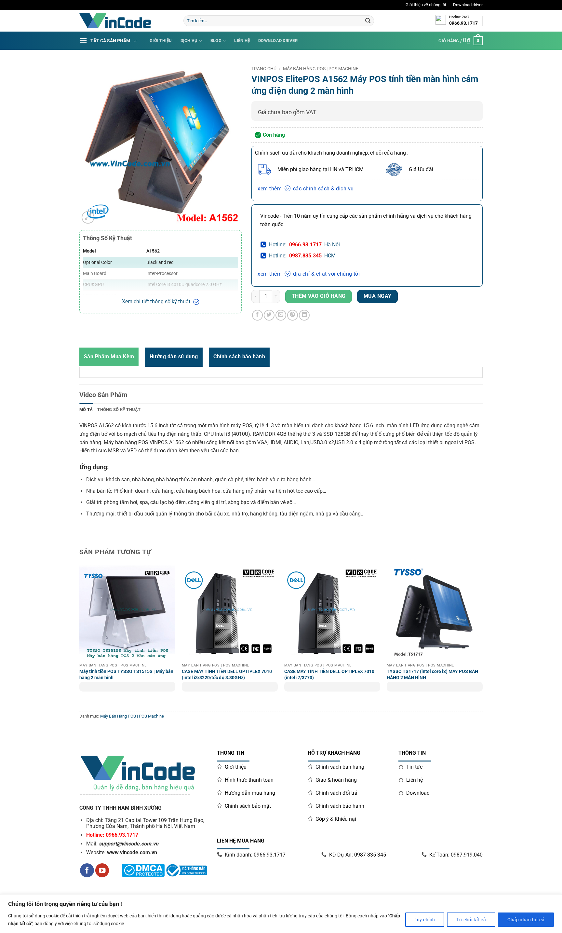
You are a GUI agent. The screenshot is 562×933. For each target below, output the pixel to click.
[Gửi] (367, 20)
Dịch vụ (189, 40)
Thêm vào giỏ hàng (319, 296)
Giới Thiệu (161, 40)
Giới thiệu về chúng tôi (426, 4)
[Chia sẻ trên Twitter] (269, 315)
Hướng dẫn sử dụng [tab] (174, 357)
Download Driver (278, 40)
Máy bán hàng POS (126, 442)
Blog (215, 40)
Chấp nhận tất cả (525, 919)
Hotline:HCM (302, 256)
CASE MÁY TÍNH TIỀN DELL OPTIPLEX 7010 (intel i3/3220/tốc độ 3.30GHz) (227, 674)
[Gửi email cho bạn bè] (280, 315)
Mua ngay (378, 296)
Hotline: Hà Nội (304, 244)
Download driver (468, 4)
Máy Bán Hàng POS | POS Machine (320, 68)
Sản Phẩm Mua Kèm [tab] (109, 357)
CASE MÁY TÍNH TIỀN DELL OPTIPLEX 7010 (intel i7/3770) (329, 674)
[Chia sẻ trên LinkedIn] (304, 315)
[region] (281, 913)
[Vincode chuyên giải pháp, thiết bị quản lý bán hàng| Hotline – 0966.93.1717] (126, 21)
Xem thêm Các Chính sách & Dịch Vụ (306, 188)
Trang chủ (263, 68)
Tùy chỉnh (425, 919)
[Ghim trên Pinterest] (292, 315)
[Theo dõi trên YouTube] (102, 870)
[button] (88, 217)
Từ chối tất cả (471, 919)
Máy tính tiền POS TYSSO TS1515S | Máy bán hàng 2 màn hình (126, 674)
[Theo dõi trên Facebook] (87, 870)
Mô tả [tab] (86, 409)
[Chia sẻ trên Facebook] (257, 315)
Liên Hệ (242, 40)
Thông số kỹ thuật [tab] (118, 409)
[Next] (482, 636)
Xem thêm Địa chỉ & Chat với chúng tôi (309, 274)
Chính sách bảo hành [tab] (239, 357)
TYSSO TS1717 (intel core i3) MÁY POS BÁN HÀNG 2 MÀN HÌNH (432, 674)
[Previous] (80, 636)
